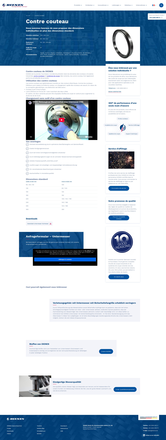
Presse (9, 428)
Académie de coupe (111, 125)
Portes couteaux (123, 118)
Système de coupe (114, 133)
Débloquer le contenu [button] (65, 259)
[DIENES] (15, 5)
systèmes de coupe (53, 76)
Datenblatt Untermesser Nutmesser (38, 223)
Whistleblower (41, 431)
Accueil (28, 15)
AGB (61, 431)
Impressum (63, 426)
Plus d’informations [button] (65, 263)
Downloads (10, 431)
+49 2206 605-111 (153, 428)
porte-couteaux (39, 76)
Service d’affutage (134, 125)
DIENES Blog (40, 428)
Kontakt (39, 433)
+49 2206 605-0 (154, 17)
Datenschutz (64, 428)
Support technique (131, 133)
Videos (9, 433)
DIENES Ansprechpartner (14, 426)
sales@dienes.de (153, 430)
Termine (39, 426)
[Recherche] (161, 5)
